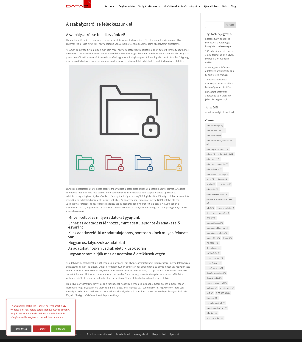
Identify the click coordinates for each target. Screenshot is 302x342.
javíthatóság (213, 253)
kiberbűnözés (214, 263)
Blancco (222, 179)
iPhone (227, 238)
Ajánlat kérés (211, 6)
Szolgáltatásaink (147, 6)
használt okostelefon (217, 233)
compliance (224, 184)
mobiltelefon (227, 288)
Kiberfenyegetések (216, 273)
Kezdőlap (109, 6)
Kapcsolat (159, 334)
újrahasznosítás (215, 318)
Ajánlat (174, 334)
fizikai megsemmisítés (218, 213)
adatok (211, 154)
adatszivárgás (226, 154)
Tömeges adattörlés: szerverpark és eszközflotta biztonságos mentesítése (219, 83)
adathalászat (214, 135)
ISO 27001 (212, 243)
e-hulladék (212, 189)
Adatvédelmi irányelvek (132, 334)
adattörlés (213, 159)
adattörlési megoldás (217, 164)
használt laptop (215, 223)
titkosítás (212, 313)
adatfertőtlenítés (216, 130)
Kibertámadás (214, 278)
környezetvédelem (217, 283)
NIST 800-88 (223, 293)
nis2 (210, 293)
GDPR (211, 218)
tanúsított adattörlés (217, 308)
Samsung (212, 298)
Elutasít (41, 328)
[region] (41, 317)
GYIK (224, 6)
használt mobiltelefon (217, 228)
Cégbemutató (127, 6)
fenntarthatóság (225, 208)
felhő (210, 208)
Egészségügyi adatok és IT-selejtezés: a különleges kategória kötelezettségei (219, 42)
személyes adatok (216, 303)
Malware (212, 288)
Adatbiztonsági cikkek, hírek (219, 112)
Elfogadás (61, 328)
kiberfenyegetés (215, 268)
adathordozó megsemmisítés (219, 142)
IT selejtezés (213, 248)
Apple (210, 179)
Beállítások (21, 328)
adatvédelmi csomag (217, 174)
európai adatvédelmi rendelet (219, 201)
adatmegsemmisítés (217, 149)
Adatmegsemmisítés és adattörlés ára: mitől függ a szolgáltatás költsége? (219, 71)
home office (213, 238)
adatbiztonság (215, 125)
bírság (211, 184)
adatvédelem (214, 169)
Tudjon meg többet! (21, 320)
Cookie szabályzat (99, 334)
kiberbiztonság (215, 258)
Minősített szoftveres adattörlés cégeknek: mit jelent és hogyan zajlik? (218, 95)
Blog (233, 6)
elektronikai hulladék (217, 194)
